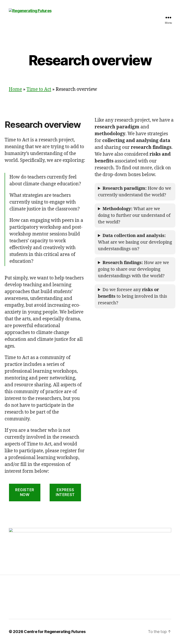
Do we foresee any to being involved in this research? (132, 296)
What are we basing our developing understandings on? (135, 242)
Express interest (65, 492)
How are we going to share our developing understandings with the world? (133, 269)
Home (15, 89)
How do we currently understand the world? (134, 192)
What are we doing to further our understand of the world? (134, 215)
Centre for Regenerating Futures (55, 631)
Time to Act (39, 89)
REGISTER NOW (24, 492)
